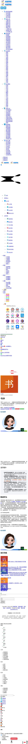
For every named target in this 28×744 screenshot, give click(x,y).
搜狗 (7, 285)
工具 (4, 623)
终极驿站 (17, 409)
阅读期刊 (2, 394)
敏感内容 (4, 739)
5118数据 (13, 501)
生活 (8, 623)
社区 (6, 623)
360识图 (8, 286)
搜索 (2, 623)
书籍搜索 (11, 394)
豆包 (11, 409)
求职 (10, 623)
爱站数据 (18, 501)
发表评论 (3, 601)
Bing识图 (8, 282)
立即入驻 (3, 337)
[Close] (1, 732)
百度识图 (8, 283)
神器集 (6, 198)
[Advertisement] (14, 366)
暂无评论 (4, 590)
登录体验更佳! (14, 738)
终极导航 (15, 606)
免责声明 (8, 608)
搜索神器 (22, 409)
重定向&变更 (5, 736)
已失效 (4, 735)
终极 (19, 608)
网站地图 (20, 606)
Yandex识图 (8, 288)
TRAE (13, 409)
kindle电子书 (6, 394)
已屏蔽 (4, 738)
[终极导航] (10, 163)
